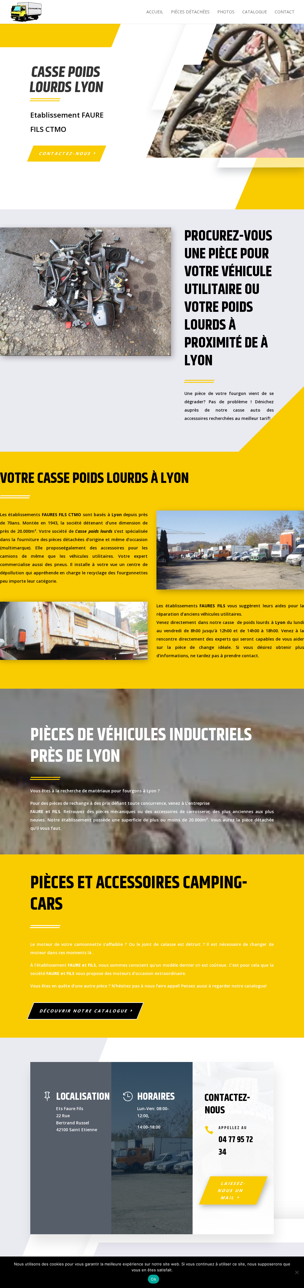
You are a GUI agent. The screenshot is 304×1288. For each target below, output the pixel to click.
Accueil (154, 12)
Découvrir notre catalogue (84, 1011)
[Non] (297, 1272)
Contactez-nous (65, 153)
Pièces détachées (190, 12)
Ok (153, 1279)
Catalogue (254, 12)
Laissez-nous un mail (232, 1190)
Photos (226, 12)
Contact (284, 12)
